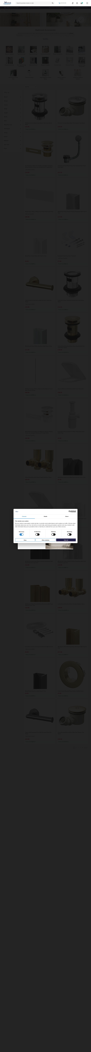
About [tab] (66, 516)
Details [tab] (45, 516)
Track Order (72, 3)
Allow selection (45, 540)
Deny (25, 540)
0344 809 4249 (63, 3)
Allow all (66, 540)
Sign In (77, 3)
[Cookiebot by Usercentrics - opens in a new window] (69, 511)
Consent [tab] (24, 516)
